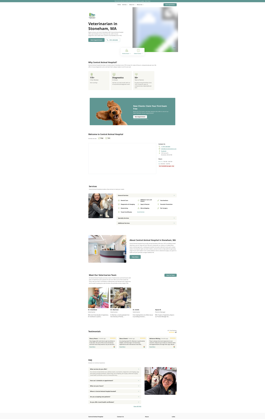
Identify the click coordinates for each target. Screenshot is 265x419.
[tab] (173, 47)
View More (135, 257)
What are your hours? (97, 386)
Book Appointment (170, 4)
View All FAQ (137, 406)
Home (119, 4)
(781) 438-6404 (113, 40)
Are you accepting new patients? (100, 397)
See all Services (140, 212)
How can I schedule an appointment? (101, 380)
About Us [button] (131, 4)
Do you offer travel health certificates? (102, 402)
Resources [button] (139, 4)
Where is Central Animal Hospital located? (103, 391)
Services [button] (124, 4)
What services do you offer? (98, 369)
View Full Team (170, 275)
